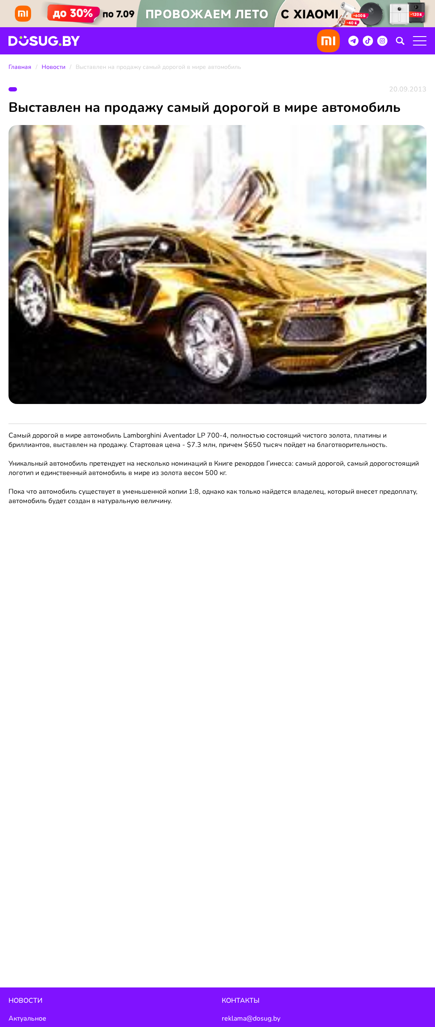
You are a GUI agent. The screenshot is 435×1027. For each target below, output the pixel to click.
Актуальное (27, 1018)
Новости (53, 67)
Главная (19, 67)
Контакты (241, 1000)
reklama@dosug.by (251, 1018)
